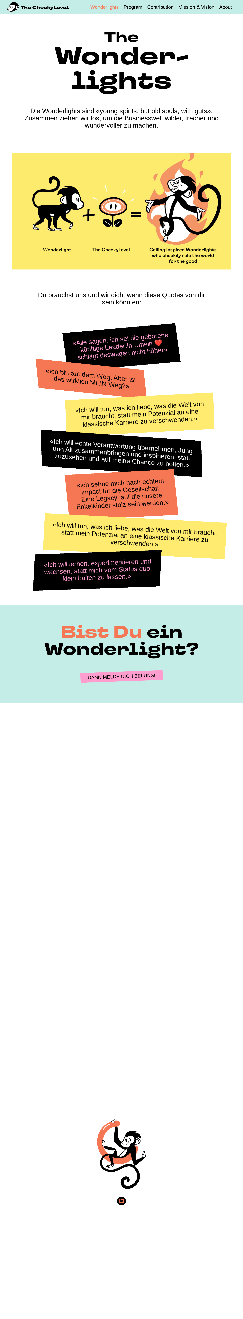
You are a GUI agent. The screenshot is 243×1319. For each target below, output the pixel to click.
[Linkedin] (121, 1201)
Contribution (160, 7)
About (225, 7)
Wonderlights (104, 7)
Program (133, 7)
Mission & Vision (196, 7)
